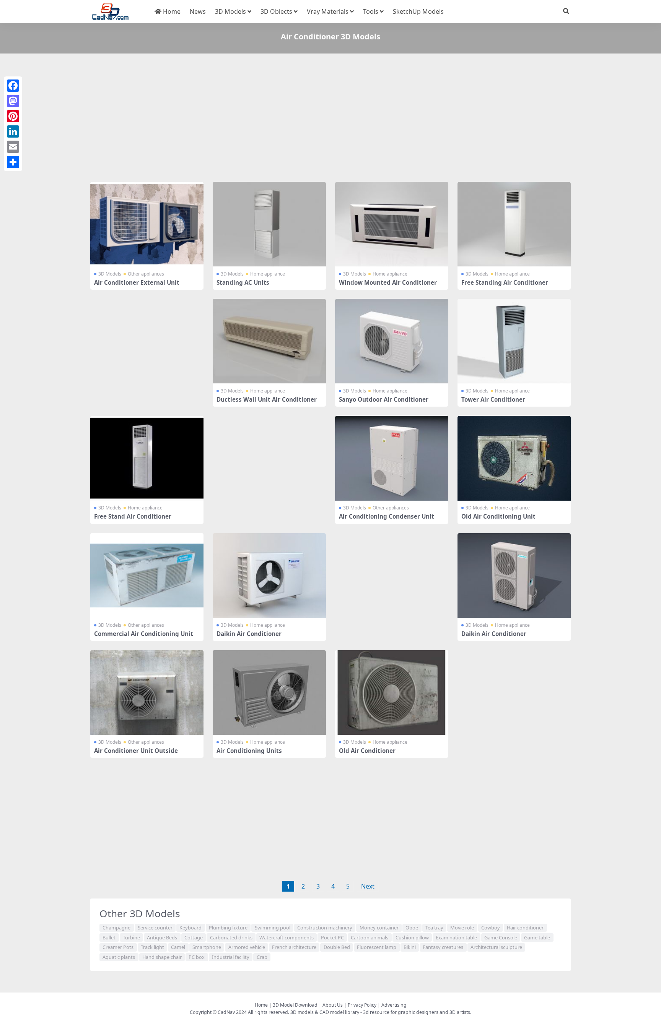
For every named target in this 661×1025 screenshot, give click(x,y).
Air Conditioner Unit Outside (136, 750)
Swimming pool (272, 927)
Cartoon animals (369, 937)
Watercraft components (286, 937)
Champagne (116, 927)
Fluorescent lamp (376, 947)
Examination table (456, 937)
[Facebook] (13, 85)
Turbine (131, 937)
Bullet (109, 937)
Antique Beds (162, 937)
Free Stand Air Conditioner (132, 516)
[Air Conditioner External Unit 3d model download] (147, 224)
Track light (152, 947)
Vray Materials (327, 11)
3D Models (230, 11)
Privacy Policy (362, 1005)
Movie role (462, 927)
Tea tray (434, 927)
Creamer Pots (118, 947)
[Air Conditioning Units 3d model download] (269, 692)
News (198, 11)
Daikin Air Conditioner (249, 633)
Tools (370, 11)
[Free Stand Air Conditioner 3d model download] (147, 458)
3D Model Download (295, 1005)
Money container (379, 927)
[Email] (13, 146)
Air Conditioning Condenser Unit (386, 516)
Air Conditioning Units (249, 750)
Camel (178, 947)
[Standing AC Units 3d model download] (269, 224)
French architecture (294, 947)
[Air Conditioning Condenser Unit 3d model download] (391, 458)
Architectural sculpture (496, 947)
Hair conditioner (525, 927)
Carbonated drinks (231, 937)
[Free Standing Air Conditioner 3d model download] (514, 224)
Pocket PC (332, 937)
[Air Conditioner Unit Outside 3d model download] (147, 692)
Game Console (500, 937)
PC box (197, 957)
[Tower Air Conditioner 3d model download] (514, 341)
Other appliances (146, 274)
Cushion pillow (412, 937)
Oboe (411, 927)
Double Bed (337, 947)
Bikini (410, 947)
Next (367, 886)
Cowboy (490, 927)
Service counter (155, 927)
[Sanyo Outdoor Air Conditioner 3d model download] (391, 341)
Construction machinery (324, 927)
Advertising (394, 1005)
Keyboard (190, 927)
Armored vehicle (246, 947)
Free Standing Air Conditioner (504, 282)
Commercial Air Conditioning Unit (143, 633)
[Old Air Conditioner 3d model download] (391, 692)
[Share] (13, 162)
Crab (262, 957)
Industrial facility (230, 957)
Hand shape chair (162, 957)
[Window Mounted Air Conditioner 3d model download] (391, 224)
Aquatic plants (119, 957)
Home (171, 11)
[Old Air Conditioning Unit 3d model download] (514, 458)
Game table (537, 937)
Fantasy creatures (443, 947)
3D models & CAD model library (324, 1012)
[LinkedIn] (13, 131)
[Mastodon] (13, 101)
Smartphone (206, 947)
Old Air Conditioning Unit (498, 516)
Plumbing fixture (228, 927)
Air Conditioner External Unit (136, 282)
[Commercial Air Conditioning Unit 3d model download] (147, 575)
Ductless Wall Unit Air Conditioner (267, 399)
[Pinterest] (13, 116)
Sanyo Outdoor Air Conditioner (383, 399)
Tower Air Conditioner (493, 399)
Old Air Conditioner (367, 750)
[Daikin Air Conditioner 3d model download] (269, 575)
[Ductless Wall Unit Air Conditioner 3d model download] (269, 341)
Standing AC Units (243, 282)
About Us (332, 1005)
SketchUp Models (418, 11)
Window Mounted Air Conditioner (388, 282)
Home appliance (267, 274)
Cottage (193, 937)
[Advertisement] (319, 119)
